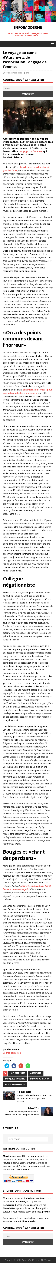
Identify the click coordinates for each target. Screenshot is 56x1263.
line (27, 72)
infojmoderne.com (40, 1079)
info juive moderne (15, 1079)
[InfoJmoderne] (28, 20)
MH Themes (46, 1260)
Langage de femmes (30, 151)
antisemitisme (18, 1073)
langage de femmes (15, 1084)
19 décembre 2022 (13, 72)
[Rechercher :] (28, 1139)
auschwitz (35, 1073)
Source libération (12, 1052)
